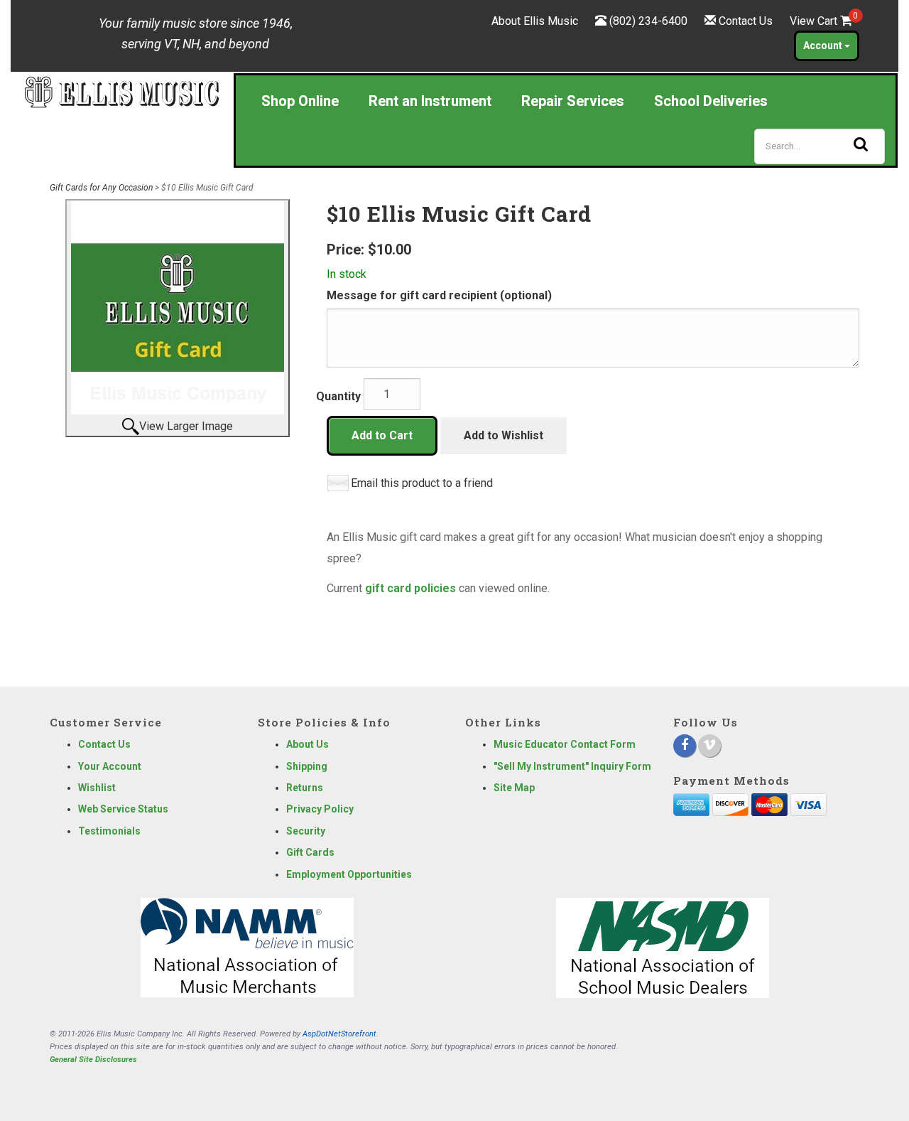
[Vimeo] (709, 745)
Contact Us (746, 21)
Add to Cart (382, 435)
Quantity (338, 396)
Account (823, 45)
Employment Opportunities (349, 874)
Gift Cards (310, 852)
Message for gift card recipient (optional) (439, 295)
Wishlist (97, 787)
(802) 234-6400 (648, 21)
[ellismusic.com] (121, 91)
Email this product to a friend (422, 483)
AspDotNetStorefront (339, 1034)
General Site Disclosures (93, 1059)
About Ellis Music (534, 21)
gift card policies (410, 588)
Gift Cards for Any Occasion (101, 188)
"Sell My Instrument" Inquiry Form (572, 766)
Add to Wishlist (503, 435)
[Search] (860, 144)
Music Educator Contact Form (565, 744)
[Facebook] (684, 745)
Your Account (109, 766)
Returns (304, 787)
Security (305, 831)
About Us (307, 744)
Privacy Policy (320, 809)
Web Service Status (123, 809)
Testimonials (109, 831)
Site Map (514, 787)
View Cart (821, 21)
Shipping (306, 766)
